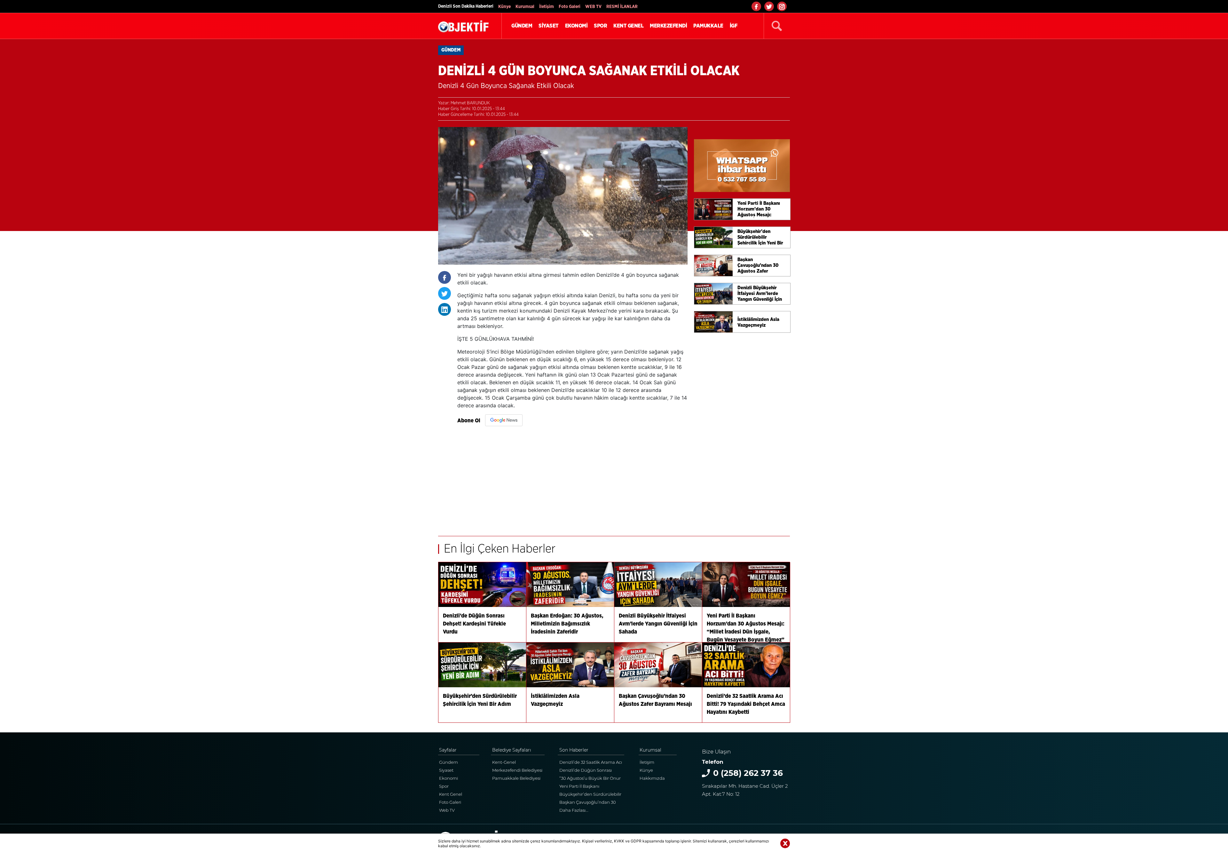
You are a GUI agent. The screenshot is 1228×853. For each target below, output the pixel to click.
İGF (733, 25)
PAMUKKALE (708, 25)
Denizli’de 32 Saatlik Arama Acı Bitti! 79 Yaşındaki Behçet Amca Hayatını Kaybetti (591, 763)
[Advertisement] (572, 475)
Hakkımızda (652, 778)
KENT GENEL (628, 25)
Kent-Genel (504, 762)
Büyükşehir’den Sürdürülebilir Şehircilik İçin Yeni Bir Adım (590, 795)
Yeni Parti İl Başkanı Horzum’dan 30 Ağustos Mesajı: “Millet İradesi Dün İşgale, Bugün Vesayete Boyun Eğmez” (591, 787)
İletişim (546, 6)
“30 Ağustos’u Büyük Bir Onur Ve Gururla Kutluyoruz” (590, 779)
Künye (504, 6)
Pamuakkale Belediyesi (516, 778)
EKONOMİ (576, 25)
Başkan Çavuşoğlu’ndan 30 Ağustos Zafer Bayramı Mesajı (589, 803)
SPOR (600, 25)
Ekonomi (448, 778)
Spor (444, 786)
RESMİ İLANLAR (622, 6)
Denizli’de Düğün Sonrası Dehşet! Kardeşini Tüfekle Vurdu (585, 771)
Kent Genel (450, 794)
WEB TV (593, 6)
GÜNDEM (521, 25)
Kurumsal (525, 6)
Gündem (448, 762)
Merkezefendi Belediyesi (517, 770)
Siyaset (446, 770)
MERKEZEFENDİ (668, 25)
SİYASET (549, 25)
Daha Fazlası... (573, 810)
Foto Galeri (569, 6)
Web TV (447, 810)
